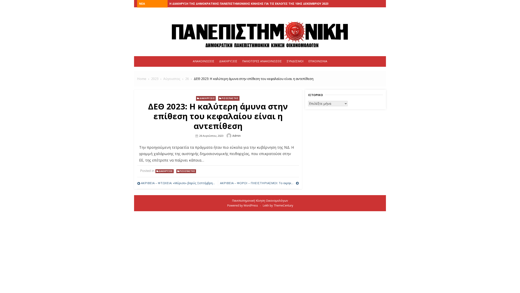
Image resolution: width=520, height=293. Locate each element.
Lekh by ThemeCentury (278, 205)
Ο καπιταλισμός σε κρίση (188, 3)
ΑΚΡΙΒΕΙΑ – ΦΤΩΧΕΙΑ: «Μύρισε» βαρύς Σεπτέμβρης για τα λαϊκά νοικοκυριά (178, 183)
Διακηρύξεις (228, 61)
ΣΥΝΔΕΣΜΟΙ (295, 61)
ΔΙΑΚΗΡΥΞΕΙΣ (207, 98)
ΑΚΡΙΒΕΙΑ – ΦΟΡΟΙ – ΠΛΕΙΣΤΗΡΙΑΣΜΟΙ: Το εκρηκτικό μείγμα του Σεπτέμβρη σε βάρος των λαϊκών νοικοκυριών (259, 183)
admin (236, 136)
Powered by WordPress (242, 205)
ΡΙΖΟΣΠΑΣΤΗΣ (230, 98)
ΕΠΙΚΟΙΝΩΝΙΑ (317, 61)
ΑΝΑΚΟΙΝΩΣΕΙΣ (203, 61)
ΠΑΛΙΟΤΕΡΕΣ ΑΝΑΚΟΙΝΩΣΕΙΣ (262, 61)
